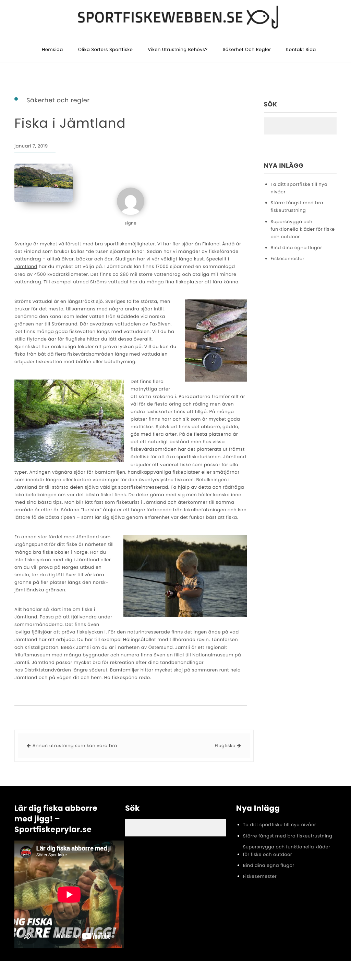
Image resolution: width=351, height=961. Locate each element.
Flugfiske (225, 745)
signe (130, 223)
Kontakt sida (301, 49)
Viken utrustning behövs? (177, 49)
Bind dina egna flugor (296, 247)
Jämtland (25, 266)
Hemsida (52, 49)
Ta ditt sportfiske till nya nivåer (299, 188)
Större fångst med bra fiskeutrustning (297, 207)
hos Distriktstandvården (42, 670)
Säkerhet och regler (247, 49)
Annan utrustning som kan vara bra (75, 745)
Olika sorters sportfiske (105, 49)
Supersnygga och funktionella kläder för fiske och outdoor (303, 229)
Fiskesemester (288, 258)
